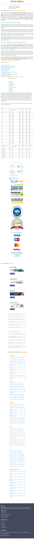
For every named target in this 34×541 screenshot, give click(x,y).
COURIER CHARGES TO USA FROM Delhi (16, 428)
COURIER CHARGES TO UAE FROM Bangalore (17, 389)
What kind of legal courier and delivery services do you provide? (15, 337)
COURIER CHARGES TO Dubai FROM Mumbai (17, 422)
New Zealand (4, 527)
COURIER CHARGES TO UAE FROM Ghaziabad (17, 388)
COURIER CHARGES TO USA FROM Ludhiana (17, 439)
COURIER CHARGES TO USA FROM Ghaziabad (17, 433)
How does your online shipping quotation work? (15, 343)
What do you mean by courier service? (15, 316)
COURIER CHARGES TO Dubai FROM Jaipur (16, 419)
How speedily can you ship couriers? (14, 327)
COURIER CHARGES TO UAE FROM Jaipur (16, 396)
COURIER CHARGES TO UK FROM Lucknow (16, 464)
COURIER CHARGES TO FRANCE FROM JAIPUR (17, 360)
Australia (3, 524)
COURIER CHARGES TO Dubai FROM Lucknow (17, 421)
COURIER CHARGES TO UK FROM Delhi (16, 450)
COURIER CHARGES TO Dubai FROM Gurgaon (17, 407)
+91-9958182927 (14, 177)
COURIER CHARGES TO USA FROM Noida (16, 430)
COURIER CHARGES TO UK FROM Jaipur (16, 462)
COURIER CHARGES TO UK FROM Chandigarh (17, 459)
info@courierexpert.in (15, 178)
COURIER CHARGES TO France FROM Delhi (16, 357)
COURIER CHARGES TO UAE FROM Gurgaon (17, 386)
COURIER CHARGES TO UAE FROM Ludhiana (17, 394)
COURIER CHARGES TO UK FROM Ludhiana (16, 461)
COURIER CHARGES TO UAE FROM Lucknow (16, 397)
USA (2, 521)
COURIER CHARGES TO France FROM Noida (17, 362)
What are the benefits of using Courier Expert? (16, 319)
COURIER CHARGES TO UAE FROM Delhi (16, 382)
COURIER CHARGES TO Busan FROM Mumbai (17, 445)
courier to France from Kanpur (9, 49)
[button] (12, 273)
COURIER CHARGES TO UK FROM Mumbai (16, 466)
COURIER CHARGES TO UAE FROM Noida (16, 384)
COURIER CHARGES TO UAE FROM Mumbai (16, 399)
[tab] (17, 317)
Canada (3, 526)
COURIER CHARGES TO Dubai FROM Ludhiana (17, 417)
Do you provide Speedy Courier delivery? (15, 340)
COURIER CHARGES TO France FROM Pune (16, 375)
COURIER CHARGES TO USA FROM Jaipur (16, 441)
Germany (3, 523)
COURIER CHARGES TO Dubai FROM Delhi (16, 404)
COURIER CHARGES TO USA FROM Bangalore (17, 435)
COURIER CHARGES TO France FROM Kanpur (17, 359)
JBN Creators (20, 539)
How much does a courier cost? (13, 324)
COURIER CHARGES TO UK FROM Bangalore (17, 457)
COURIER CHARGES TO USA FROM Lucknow (16, 443)
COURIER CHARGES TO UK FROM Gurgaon (16, 454)
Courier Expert (3, 44)
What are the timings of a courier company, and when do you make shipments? (15, 347)
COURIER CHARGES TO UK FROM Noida (16, 452)
